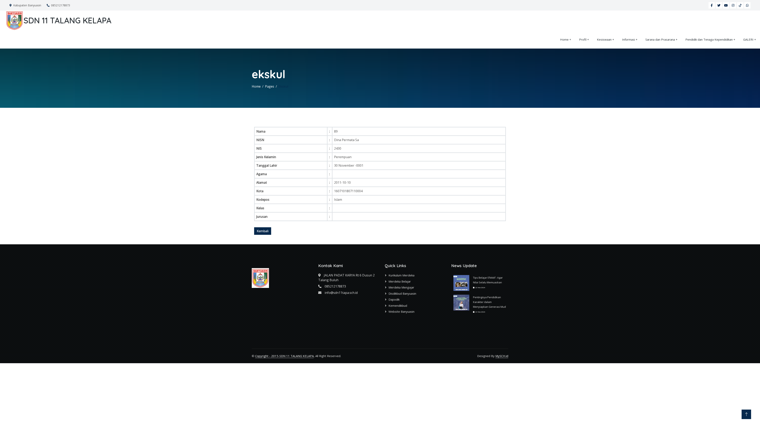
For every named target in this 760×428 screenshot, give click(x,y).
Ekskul (283, 86)
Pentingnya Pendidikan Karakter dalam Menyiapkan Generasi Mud (489, 302)
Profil (582, 39)
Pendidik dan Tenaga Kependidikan (709, 39)
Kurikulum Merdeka (401, 275)
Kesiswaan (604, 39)
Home (564, 39)
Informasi (628, 39)
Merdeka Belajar (400, 281)
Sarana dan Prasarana (660, 39)
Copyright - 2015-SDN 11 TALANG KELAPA (284, 356)
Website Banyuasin (401, 311)
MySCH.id (501, 356)
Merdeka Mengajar (401, 287)
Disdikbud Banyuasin (402, 293)
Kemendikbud (398, 306)
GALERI (748, 39)
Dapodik (394, 299)
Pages (269, 86)
